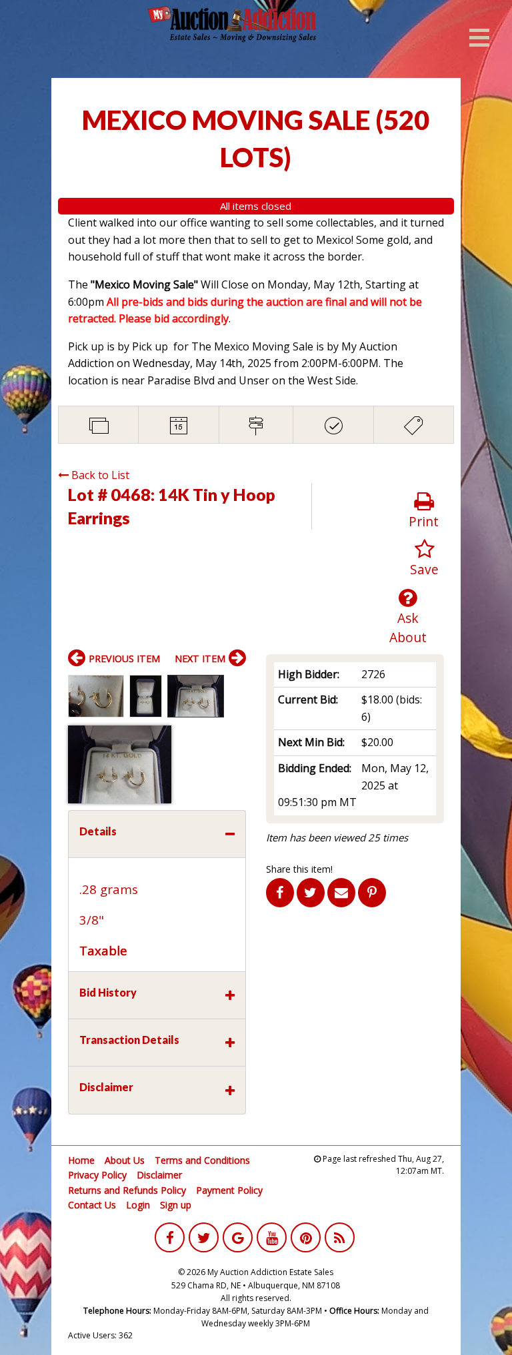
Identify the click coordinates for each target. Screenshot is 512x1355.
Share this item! (299, 869)
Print (424, 521)
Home (81, 1160)
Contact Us (92, 1204)
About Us (125, 1160)
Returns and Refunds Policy (127, 1190)
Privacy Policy (97, 1174)
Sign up (175, 1204)
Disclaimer (159, 1174)
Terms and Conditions (202, 1160)
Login (138, 1204)
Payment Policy (229, 1190)
